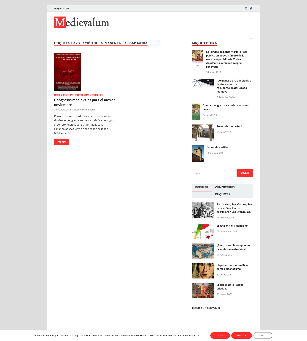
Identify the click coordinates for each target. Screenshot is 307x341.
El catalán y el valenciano (232, 225)
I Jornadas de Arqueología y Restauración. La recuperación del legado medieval (234, 86)
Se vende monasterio (230, 126)
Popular (201, 187)
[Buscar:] (222, 173)
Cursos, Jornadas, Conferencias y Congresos (78, 95)
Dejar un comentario (84, 109)
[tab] (202, 187)
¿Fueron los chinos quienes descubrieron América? (233, 247)
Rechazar (242, 335)
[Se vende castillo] (198, 147)
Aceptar (220, 335)
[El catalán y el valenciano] (203, 226)
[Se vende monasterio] (203, 126)
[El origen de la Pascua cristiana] (203, 285)
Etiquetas (222, 194)
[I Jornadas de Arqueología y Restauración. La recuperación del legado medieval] (203, 80)
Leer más (60, 141)
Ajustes (263, 335)
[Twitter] (246, 8)
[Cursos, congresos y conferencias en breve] (196, 105)
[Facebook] (251, 8)
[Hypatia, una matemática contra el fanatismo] (203, 265)
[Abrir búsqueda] (251, 38)
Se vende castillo (217, 147)
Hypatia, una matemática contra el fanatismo (232, 266)
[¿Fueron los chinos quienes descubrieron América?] (203, 245)
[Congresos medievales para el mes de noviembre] (85, 72)
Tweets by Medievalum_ (206, 307)
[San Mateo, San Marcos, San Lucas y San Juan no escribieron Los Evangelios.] (203, 204)
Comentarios (225, 187)
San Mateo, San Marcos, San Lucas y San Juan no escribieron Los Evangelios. (234, 207)
